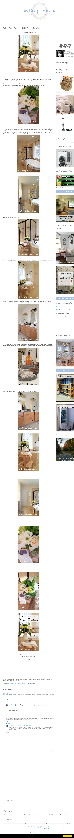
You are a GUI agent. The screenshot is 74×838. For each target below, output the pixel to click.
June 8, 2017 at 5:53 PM (25, 704)
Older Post (51, 770)
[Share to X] (32, 683)
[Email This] (30, 683)
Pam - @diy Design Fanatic (14, 704)
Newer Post (5, 770)
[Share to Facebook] (33, 683)
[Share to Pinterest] (34, 683)
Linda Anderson (9, 716)
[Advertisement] (28, 761)
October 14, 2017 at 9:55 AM (18, 716)
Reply (7, 699)
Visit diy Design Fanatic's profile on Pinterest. (64, 309)
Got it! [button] (67, 835)
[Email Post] (28, 683)
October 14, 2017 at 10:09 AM (26, 725)
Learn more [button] (37, 835)
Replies (8, 702)
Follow (57, 306)
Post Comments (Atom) (12, 772)
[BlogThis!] (31, 683)
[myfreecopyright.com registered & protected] (39, 832)
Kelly (7, 693)
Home (28, 770)
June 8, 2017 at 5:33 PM (12, 693)
